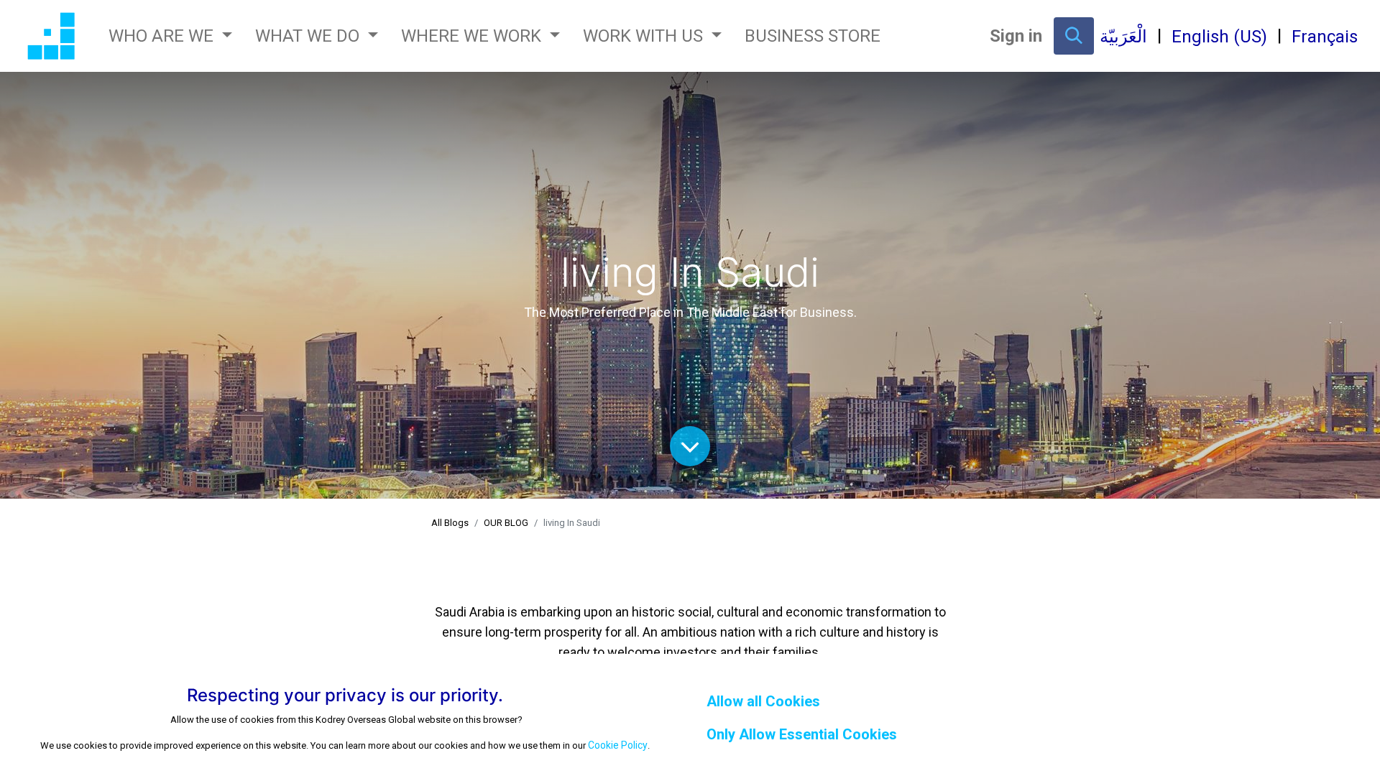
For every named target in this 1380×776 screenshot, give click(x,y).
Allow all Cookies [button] (763, 701)
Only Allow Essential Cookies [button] (802, 734)
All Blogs (450, 522)
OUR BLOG (506, 522)
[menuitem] (812, 36)
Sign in (1016, 36)
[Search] (1074, 36)
